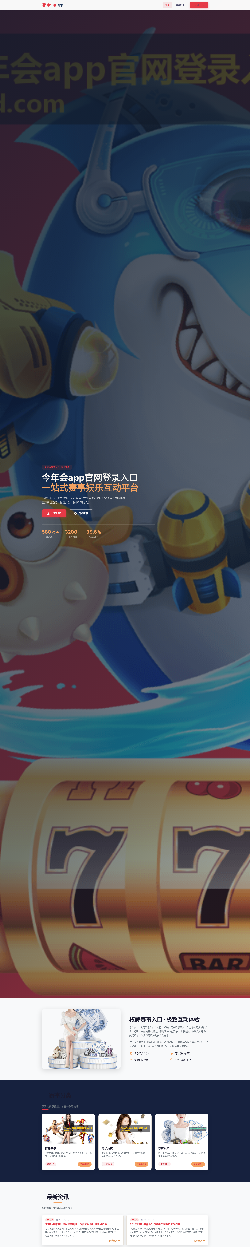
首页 (167, 5)
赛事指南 (180, 5)
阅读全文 (113, 1240)
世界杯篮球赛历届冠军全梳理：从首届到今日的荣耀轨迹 (76, 1224)
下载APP (56, 513)
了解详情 (83, 513)
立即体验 (200, 5)
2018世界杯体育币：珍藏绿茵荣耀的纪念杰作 (155, 1224)
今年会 (55, 5)
